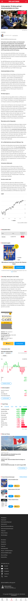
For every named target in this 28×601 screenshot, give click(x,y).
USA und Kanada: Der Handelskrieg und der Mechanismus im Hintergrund (11, 455)
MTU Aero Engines (4, 413)
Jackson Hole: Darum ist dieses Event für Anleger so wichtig (13, 460)
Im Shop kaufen (19, 267)
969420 (2, 353)
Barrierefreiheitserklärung (7, 526)
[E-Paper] (11, 599)
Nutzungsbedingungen (6, 522)
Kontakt (6, 566)
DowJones (22, 222)
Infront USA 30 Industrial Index (7, 351)
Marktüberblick (4, 548)
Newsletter (3, 544)
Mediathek (3, 542)
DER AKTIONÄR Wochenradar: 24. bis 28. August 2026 (13, 464)
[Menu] (26, 1)
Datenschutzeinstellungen (7, 528)
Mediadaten (3, 517)
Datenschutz (4, 524)
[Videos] (2, 599)
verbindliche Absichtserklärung (19, 129)
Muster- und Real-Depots (7, 550)
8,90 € (11, 485)
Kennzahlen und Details (6, 383)
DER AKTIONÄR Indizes (6, 552)
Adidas (2, 421)
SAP (1, 426)
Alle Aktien (3, 539)
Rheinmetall (3, 415)
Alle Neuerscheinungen (23, 476)
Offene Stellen (4, 532)
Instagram (6, 571)
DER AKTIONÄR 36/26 (13, 479)
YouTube (6, 568)
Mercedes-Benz (4, 423)
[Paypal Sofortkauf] (8, 343)
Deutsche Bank (4, 411)
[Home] (16, 599)
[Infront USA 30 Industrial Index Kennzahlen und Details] (14, 368)
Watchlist (4, 355)
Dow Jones (3, 32)
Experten (3, 546)
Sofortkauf (10, 267)
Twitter (6, 576)
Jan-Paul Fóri (15, 35)
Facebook (6, 573)
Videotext (3, 530)
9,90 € (11, 506)
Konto (12, 271)
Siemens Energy (4, 425)
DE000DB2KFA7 (8, 353)
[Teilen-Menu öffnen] (21, 599)
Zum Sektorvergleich (5, 398)
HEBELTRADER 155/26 (13, 499)
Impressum (3, 519)
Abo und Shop (4, 555)
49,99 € (11, 496)
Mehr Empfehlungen (22, 468)
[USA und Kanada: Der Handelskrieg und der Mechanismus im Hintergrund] (14, 443)
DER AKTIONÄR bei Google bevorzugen (8, 39)
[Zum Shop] (7, 599)
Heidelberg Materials (5, 409)
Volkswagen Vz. (4, 419)
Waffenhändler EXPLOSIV (14, 489)
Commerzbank (4, 417)
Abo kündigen (4, 535)
